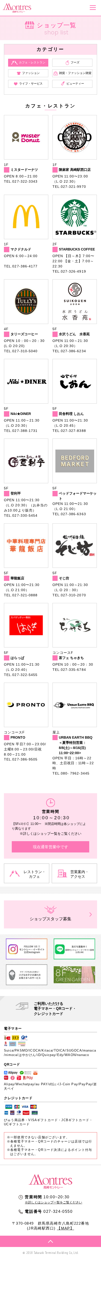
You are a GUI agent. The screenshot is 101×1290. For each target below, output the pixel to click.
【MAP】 (65, 1228)
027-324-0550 (58, 1211)
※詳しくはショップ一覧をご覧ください (53, 1202)
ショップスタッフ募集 (50, 918)
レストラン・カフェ (35, 874)
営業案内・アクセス (79, 874)
